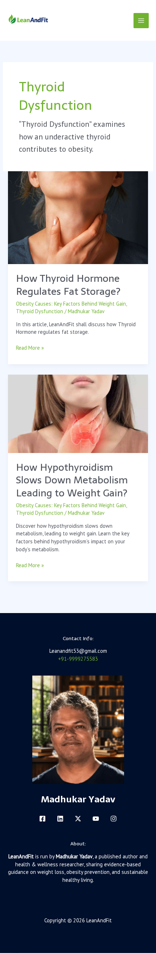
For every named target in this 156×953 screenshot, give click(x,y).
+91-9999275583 (78, 658)
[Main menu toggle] (141, 20)
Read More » (30, 347)
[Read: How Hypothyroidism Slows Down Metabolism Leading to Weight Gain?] (78, 413)
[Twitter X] (78, 818)
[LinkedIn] (60, 818)
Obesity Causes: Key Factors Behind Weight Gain (71, 303)
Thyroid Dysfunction (39, 311)
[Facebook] (42, 818)
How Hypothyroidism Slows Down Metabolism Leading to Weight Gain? (72, 480)
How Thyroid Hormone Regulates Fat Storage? (68, 284)
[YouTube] (96, 818)
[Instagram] (113, 818)
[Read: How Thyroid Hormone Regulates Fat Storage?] (78, 217)
